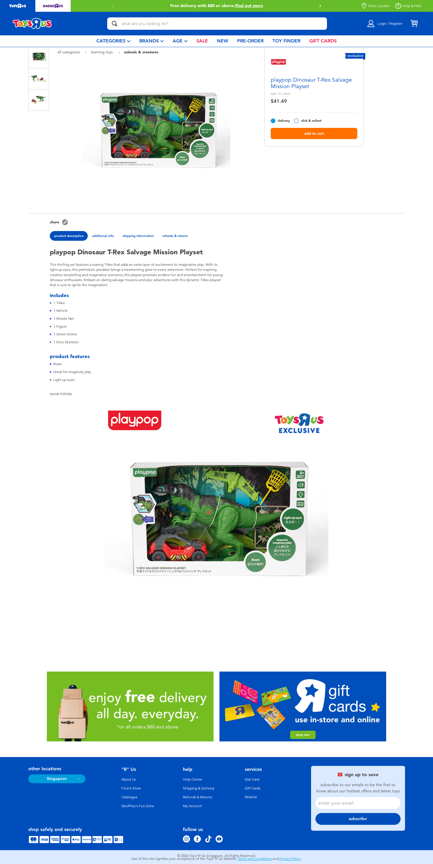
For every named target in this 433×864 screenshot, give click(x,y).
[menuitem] (113, 41)
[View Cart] (414, 24)
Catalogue (129, 797)
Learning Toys (102, 52)
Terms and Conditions (254, 859)
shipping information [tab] (138, 236)
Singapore (57, 778)
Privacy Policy (290, 859)
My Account (192, 806)
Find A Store (131, 788)
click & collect (311, 121)
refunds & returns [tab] (175, 236)
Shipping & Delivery (198, 788)
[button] (320, 6)
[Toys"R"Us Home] (32, 23)
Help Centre (192, 779)
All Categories (69, 52)
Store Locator (378, 6)
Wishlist (251, 797)
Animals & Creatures (141, 52)
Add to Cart (314, 133)
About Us (128, 779)
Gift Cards (252, 788)
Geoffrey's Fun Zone (137, 806)
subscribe (358, 818)
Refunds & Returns (197, 797)
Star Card (252, 779)
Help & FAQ (411, 6)
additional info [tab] (103, 236)
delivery (284, 121)
